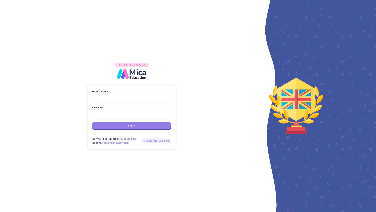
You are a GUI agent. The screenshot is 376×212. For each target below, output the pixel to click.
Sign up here (129, 139)
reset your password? (115, 143)
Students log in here (158, 141)
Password (97, 107)
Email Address (100, 91)
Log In (131, 125)
